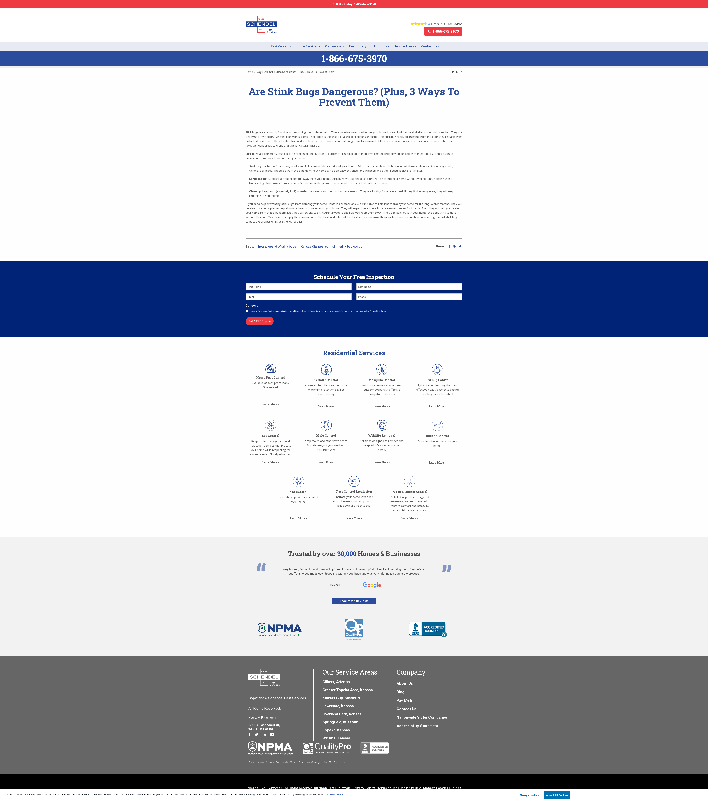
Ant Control (298, 492)
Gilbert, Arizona (336, 682)
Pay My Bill (406, 700)
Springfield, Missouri (340, 722)
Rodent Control (437, 436)
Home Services (307, 46)
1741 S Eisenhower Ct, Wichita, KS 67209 (264, 727)
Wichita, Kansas (336, 738)
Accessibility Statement (417, 726)
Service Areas (404, 46)
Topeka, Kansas (336, 730)
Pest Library (357, 46)
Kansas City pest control (318, 246)
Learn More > (437, 462)
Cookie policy (335, 794)
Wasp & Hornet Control (409, 492)
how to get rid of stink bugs (277, 246)
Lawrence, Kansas (338, 706)
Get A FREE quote (260, 321)
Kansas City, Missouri (341, 698)
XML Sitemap (339, 788)
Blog (258, 72)
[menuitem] (280, 46)
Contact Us (429, 46)
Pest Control (280, 46)
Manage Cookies (435, 788)
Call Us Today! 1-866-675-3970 (354, 4)
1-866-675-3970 (354, 58)
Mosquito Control (381, 380)
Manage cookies (529, 795)
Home (249, 72)
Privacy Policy (363, 788)
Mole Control (326, 435)
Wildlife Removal (381, 435)
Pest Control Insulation (354, 491)
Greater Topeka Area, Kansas (347, 690)
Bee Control (270, 436)
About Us (380, 46)
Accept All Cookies (557, 795)
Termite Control (326, 380)
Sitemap (320, 788)
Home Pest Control (270, 377)
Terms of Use (387, 788)
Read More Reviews (354, 601)
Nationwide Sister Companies (422, 717)
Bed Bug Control (437, 380)
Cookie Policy (410, 788)
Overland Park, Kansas (342, 714)
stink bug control (351, 246)
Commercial (333, 46)
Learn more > (270, 404)
